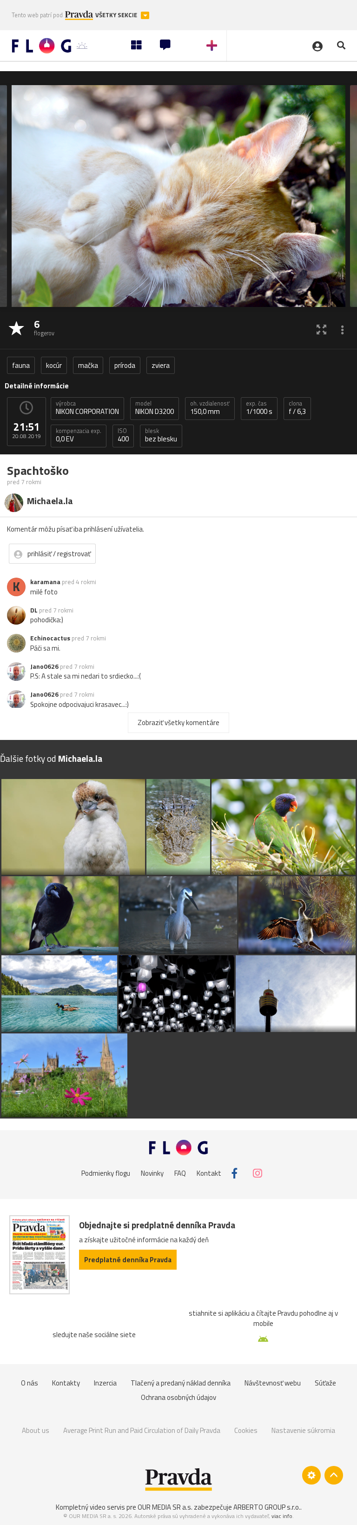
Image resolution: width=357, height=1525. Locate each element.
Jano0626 (44, 666)
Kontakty (66, 1383)
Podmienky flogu (105, 1173)
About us (35, 1430)
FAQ (180, 1173)
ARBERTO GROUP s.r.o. (266, 1507)
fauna (21, 365)
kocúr (54, 365)
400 (123, 435)
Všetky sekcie (117, 15)
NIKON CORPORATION (87, 408)
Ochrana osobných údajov (178, 1397)
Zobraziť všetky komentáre (178, 722)
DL (34, 610)
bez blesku (161, 435)
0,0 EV (78, 435)
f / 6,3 (297, 408)
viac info (281, 1516)
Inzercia (105, 1383)
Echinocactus (50, 638)
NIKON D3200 (154, 408)
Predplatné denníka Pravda (128, 1259)
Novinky (152, 1173)
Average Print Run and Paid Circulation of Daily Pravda (141, 1430)
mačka (88, 365)
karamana (45, 581)
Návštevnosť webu (273, 1383)
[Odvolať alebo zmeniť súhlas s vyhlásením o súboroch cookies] (311, 1475)
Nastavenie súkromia (303, 1430)
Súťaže (325, 1383)
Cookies (246, 1430)
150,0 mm (210, 408)
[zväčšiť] (321, 329)
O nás (29, 1383)
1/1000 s (259, 408)
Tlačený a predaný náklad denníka (181, 1383)
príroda (124, 365)
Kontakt (209, 1173)
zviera (161, 365)
